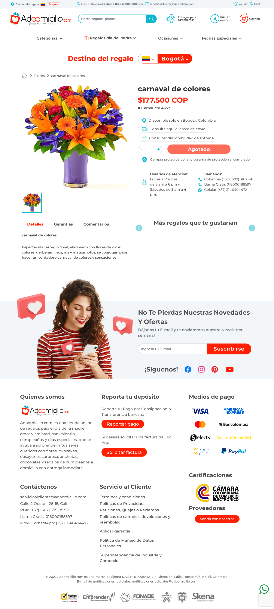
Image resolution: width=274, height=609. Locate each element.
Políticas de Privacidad (122, 503)
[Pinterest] (214, 369)
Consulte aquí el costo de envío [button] (178, 129)
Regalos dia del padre (111, 38)
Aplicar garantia (115, 531)
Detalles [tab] (35, 224)
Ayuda (242, 4)
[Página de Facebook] (188, 369)
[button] (43, 4)
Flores (39, 76)
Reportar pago (123, 424)
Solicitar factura (124, 452)
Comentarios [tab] (96, 224)
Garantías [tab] (63, 224)
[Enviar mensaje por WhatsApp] (264, 589)
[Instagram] (201, 369)
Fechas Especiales (220, 38)
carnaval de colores (68, 76)
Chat (256, 4)
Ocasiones (168, 38)
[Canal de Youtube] (229, 369)
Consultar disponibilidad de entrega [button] (181, 138)
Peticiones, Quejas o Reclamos (129, 510)
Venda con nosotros (217, 519)
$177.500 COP (163, 100)
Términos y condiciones (122, 497)
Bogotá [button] (53, 4)
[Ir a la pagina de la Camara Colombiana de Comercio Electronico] (217, 493)
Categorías (47, 38)
